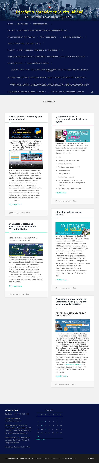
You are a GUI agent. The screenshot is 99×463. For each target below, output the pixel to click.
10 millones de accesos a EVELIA (68, 213)
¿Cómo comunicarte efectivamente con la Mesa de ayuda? (71, 119)
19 (46, 429)
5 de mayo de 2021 (17, 294)
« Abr (38, 439)
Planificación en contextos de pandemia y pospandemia (33, 50)
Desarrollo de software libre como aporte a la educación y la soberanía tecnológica (46, 77)
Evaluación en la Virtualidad (21, 37)
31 (38, 436)
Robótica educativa (72, 37)
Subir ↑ (91, 458)
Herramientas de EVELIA (38, 63)
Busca (92, 92)
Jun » (43, 439)
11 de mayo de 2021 (64, 288)
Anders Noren (69, 458)
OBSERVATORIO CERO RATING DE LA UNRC (24, 44)
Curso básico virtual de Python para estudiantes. (25, 117)
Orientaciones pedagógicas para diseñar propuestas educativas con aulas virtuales (46, 57)
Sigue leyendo (20, 204)
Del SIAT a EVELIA (15, 63)
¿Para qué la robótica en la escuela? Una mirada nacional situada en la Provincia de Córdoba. (49, 70)
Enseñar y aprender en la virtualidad (49, 11)
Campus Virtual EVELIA (73, 364)
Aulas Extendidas (48, 37)
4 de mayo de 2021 (64, 384)
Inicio (10, 24)
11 (42, 425)
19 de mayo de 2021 (64, 201)
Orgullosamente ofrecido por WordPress (23, 458)
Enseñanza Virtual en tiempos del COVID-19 (27, 92)
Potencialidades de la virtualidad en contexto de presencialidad (37, 30)
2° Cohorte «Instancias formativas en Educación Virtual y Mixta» (22, 226)
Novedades (23, 24)
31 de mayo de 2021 (18, 213)
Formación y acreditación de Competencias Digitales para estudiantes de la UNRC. (70, 302)
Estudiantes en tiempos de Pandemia (68, 92)
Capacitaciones (40, 24)
